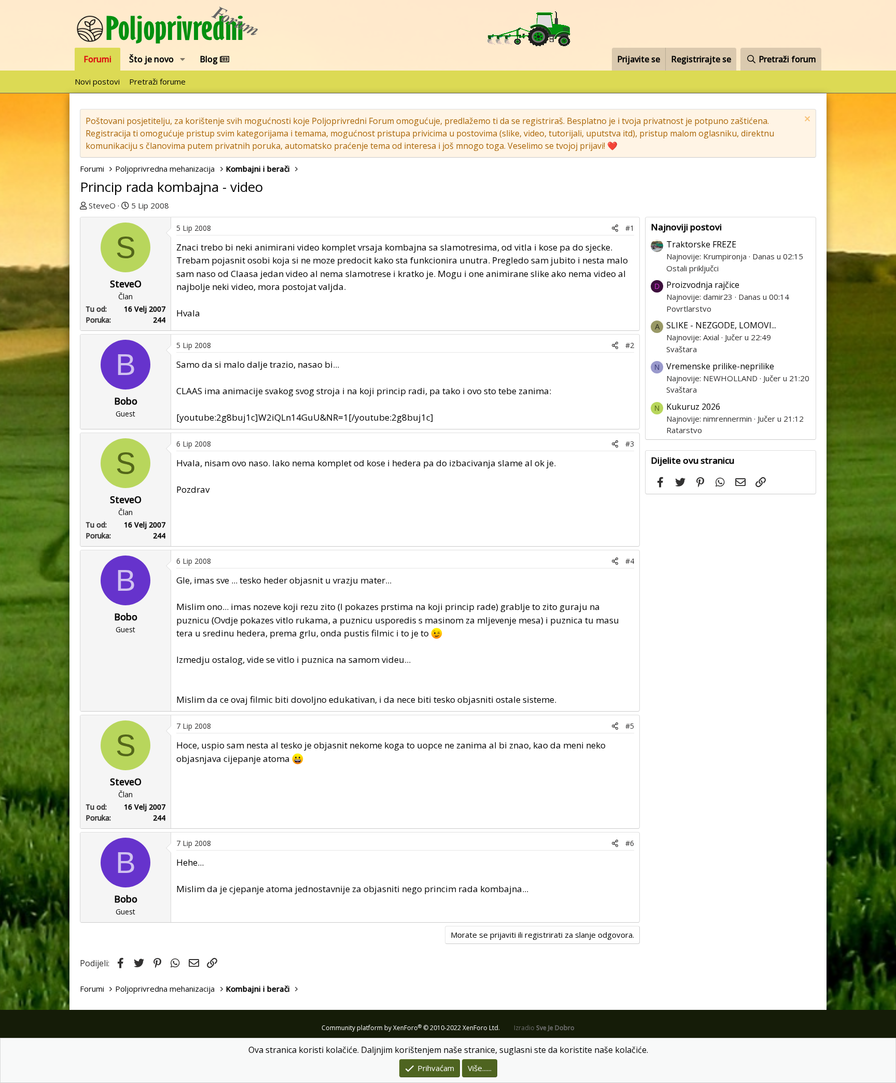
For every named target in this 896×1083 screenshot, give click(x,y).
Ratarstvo (684, 430)
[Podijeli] (615, 228)
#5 (629, 726)
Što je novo (151, 59)
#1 (629, 228)
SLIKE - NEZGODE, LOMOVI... (721, 325)
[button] (183, 59)
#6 (629, 843)
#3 (629, 444)
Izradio (544, 1027)
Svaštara (681, 349)
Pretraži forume (157, 81)
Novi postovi (97, 81)
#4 (629, 561)
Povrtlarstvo (688, 308)
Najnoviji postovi (686, 227)
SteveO (102, 205)
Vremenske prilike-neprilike (720, 366)
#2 (629, 345)
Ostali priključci (692, 268)
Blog (210, 59)
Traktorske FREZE (701, 244)
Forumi (97, 59)
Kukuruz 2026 (693, 406)
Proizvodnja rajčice (702, 284)
